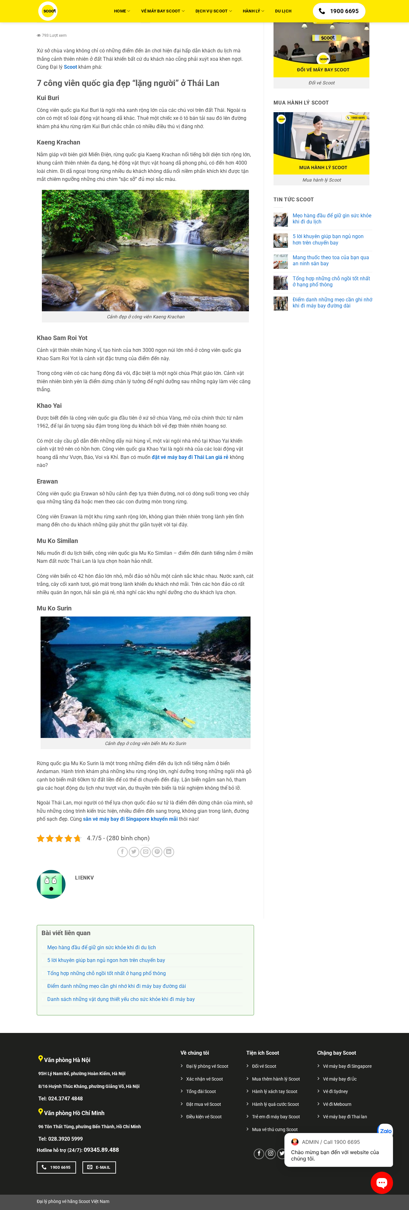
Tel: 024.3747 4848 (60, 1099)
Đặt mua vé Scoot (203, 1104)
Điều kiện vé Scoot (204, 1117)
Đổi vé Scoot (264, 1066)
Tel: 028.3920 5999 (60, 1139)
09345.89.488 (101, 1149)
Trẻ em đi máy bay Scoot (276, 1117)
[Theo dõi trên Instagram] (270, 1154)
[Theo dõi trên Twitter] (282, 1154)
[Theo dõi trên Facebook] (259, 1154)
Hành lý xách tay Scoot (274, 1091)
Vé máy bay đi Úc (340, 1079)
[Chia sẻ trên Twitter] (134, 852)
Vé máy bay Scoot (161, 11)
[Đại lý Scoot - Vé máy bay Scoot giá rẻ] (69, 11)
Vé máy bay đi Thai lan (345, 1117)
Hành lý (251, 11)
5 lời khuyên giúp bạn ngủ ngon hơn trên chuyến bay (328, 239)
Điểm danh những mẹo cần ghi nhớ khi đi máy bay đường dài (332, 303)
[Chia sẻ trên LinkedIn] (169, 852)
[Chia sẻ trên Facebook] (122, 852)
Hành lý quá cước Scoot (275, 1104)
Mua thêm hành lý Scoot (276, 1079)
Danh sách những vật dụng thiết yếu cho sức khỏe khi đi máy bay (121, 999)
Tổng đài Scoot (201, 1091)
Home (120, 11)
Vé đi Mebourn (337, 1104)
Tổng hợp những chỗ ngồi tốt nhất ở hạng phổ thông (331, 281)
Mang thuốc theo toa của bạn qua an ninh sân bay (331, 260)
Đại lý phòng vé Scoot (207, 1066)
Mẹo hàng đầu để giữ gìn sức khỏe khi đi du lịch (332, 219)
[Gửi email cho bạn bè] (145, 852)
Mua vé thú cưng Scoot (275, 1129)
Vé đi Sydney (335, 1091)
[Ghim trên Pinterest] (157, 852)
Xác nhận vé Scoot (204, 1079)
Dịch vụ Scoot (212, 11)
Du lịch (283, 11)
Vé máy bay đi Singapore (347, 1066)
